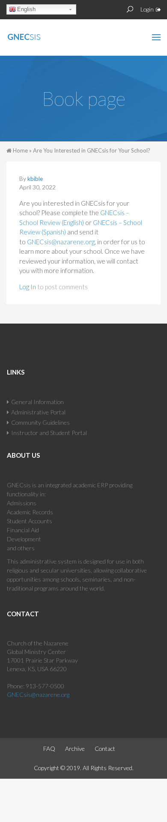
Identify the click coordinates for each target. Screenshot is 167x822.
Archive (75, 748)
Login (147, 9)
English (26, 9)
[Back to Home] (42, 35)
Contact (105, 748)
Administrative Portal (38, 412)
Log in (27, 287)
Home (20, 150)
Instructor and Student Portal (49, 432)
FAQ (49, 748)
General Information (37, 401)
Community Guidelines (40, 422)
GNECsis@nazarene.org (61, 242)
